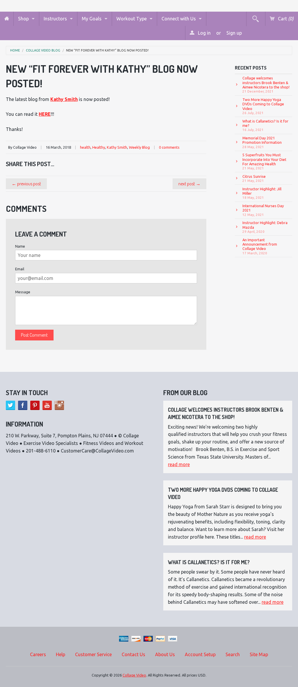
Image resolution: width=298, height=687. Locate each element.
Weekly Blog (139, 147)
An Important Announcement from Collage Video (259, 246)
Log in (204, 32)
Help (60, 654)
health (85, 147)
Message (22, 292)
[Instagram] (59, 405)
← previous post (26, 184)
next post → (189, 184)
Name (20, 246)
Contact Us (133, 654)
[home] (6, 19)
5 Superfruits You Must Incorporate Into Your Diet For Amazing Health (264, 161)
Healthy (98, 147)
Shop (23, 18)
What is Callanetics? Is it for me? (265, 125)
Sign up (234, 32)
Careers (38, 654)
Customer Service (93, 654)
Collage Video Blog (43, 50)
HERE (45, 114)
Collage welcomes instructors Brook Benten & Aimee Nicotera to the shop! (266, 84)
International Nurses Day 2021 (263, 210)
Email (19, 269)
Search (233, 654)
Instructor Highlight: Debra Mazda (265, 227)
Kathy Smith (117, 147)
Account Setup (200, 654)
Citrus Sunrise (254, 178)
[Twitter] (10, 405)
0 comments (169, 147)
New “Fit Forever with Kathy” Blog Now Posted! (107, 50)
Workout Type (131, 18)
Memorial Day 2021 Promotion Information (262, 142)
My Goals (92, 18)
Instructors (55, 18)
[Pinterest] (35, 405)
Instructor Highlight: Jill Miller (261, 193)
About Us (165, 654)
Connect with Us (179, 18)
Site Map (259, 654)
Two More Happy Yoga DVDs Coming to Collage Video (263, 106)
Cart (285, 18)
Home (15, 50)
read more (179, 464)
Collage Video (134, 675)
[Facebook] (22, 405)
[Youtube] (47, 405)
